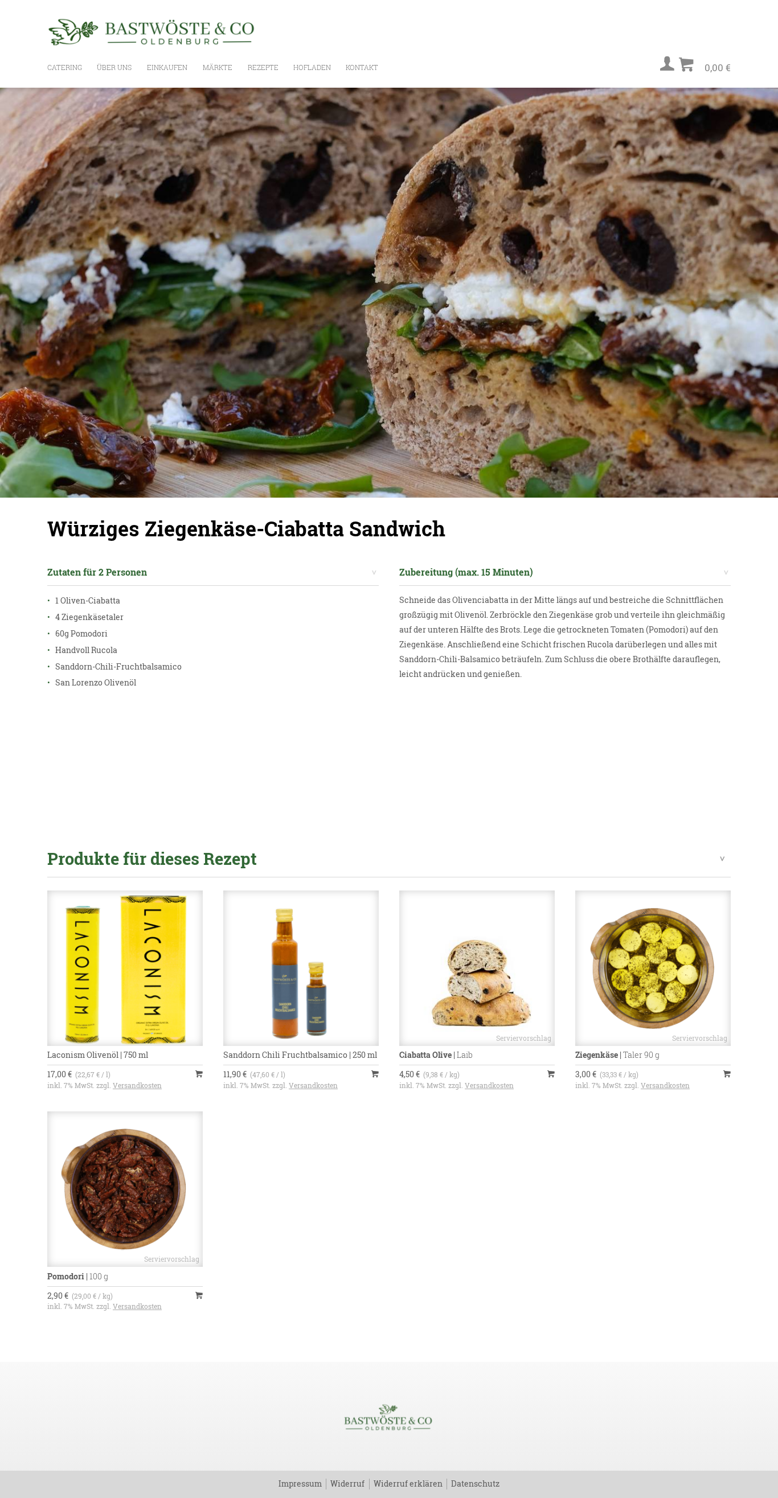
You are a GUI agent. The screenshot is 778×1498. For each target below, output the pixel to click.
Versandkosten (137, 1085)
